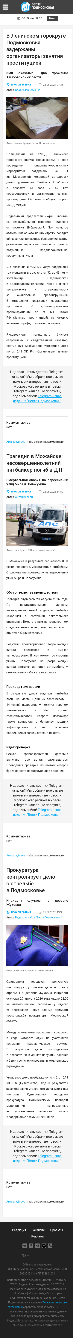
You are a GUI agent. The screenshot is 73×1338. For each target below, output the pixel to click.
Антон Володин (24, 496)
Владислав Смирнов (27, 90)
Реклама (37, 1236)
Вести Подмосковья (37, 7)
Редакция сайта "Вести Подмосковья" (38, 917)
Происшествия (21, 84)
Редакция (19, 1230)
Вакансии (38, 1230)
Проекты (56, 1230)
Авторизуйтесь (15, 441)
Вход (52, 18)
